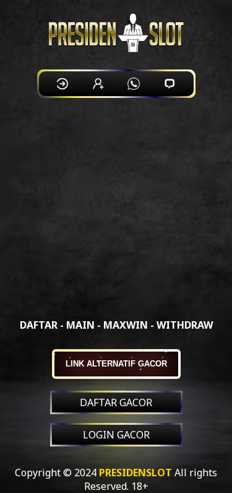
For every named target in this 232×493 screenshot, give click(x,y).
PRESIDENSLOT (135, 472)
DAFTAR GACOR (116, 402)
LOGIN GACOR (116, 435)
